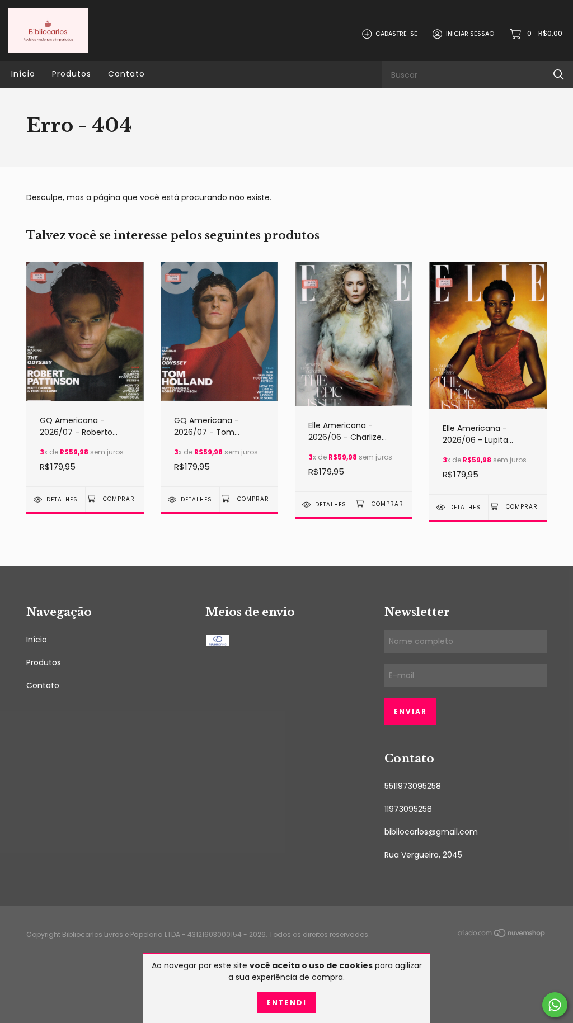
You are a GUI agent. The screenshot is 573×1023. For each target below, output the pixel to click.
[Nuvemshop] (502, 935)
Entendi (287, 1002)
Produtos (71, 73)
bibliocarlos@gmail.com (431, 831)
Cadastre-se (396, 33)
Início (23, 73)
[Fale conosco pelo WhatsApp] (554, 1004)
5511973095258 (412, 786)
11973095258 (408, 808)
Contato (126, 73)
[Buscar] (559, 74)
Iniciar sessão (470, 33)
